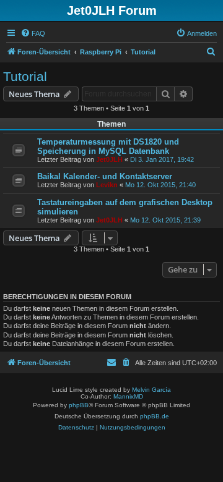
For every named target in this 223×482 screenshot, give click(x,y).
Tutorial (25, 76)
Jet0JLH (109, 159)
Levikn (107, 184)
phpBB (79, 405)
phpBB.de (154, 416)
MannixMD (128, 396)
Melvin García (151, 389)
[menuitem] (32, 33)
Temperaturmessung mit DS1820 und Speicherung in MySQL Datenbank (108, 146)
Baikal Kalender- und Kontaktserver (104, 176)
